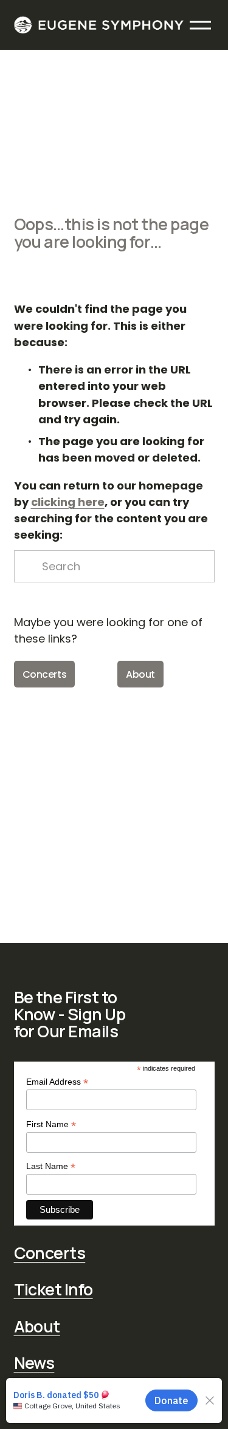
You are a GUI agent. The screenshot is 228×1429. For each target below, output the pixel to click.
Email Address (57, 1082)
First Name (51, 1124)
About (140, 674)
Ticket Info (53, 1289)
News (34, 1362)
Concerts (44, 674)
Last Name (50, 1166)
